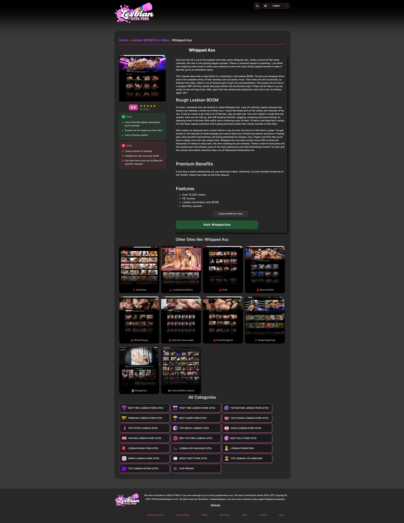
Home (123, 40)
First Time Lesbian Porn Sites (197, 408)
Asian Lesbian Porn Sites (246, 428)
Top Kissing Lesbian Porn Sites (249, 418)
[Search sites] (257, 6)
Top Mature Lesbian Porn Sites (250, 408)
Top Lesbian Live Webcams (247, 458)
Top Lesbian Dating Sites (143, 468)
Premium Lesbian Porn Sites (145, 418)
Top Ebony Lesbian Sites (194, 428)
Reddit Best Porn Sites (193, 458)
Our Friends (186, 468)
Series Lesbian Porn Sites (143, 458)
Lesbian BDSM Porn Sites (150, 40)
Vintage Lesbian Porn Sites (144, 438)
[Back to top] (397, 516)
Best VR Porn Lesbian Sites (195, 438)
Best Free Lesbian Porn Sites (145, 408)
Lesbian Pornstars (242, 448)
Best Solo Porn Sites (244, 438)
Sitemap (215, 505)
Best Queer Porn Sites (192, 418)
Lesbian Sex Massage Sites (195, 448)
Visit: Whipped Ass (217, 224)
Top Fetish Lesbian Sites (143, 428)
